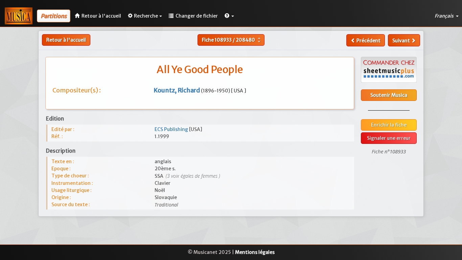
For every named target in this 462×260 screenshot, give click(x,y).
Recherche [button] (146, 16)
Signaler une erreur (389, 138)
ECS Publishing (172, 129)
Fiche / (232, 40)
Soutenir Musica (388, 95)
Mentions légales (255, 252)
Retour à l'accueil (66, 40)
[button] (229, 15)
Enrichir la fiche (389, 125)
